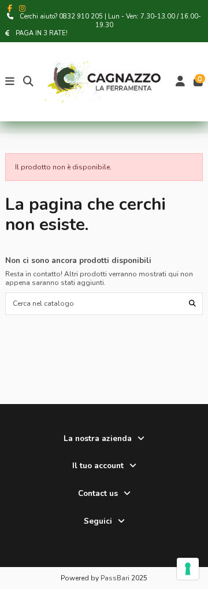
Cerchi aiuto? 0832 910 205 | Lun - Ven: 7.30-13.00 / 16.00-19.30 (110, 20)
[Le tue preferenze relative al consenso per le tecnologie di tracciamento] (188, 569)
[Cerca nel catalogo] (192, 303)
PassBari (115, 578)
